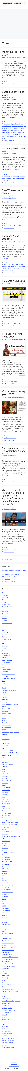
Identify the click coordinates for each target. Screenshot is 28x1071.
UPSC (3, 913)
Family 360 (5, 671)
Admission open (6, 600)
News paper (5, 799)
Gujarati (4, 692)
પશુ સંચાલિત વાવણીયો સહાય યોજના (11, 1001)
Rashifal (4, 845)
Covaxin (4, 648)
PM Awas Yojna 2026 (14, 148)
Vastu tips (4, 920)
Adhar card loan (6, 597)
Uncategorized (6, 910)
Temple (4, 899)
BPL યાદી (4, 634)
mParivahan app (6, 780)
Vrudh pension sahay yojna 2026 (13, 393)
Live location (5, 743)
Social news (5, 882)
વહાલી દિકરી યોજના (7, 1033)
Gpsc (3, 681)
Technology (5, 896)
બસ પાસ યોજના (6, 1003)
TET (3, 901)
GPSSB (4, 683)
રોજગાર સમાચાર (6, 1031)
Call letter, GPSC (6, 639)
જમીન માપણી (5, 975)
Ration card (5, 848)
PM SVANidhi (5, 827)
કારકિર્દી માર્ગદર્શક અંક (7, 959)
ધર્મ (3, 982)
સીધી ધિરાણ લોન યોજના (8, 1040)
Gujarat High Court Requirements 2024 (12, 690)
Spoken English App (7, 885)
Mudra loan (5, 783)
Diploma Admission (7, 660)
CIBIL (3, 644)
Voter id (4, 926)
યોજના (4, 1017)
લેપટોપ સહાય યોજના (7, 132)
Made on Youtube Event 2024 (10, 753)
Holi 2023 (4, 697)
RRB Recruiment (6, 857)
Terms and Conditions (14, 1066)
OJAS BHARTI (6, 804)
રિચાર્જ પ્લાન (5, 1026)
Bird (3, 627)
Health (4, 695)
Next (11, 559)
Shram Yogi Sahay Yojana (16, 130)
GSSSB (4, 688)
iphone (4, 718)
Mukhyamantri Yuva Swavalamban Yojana (14, 449)
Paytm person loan (7, 817)
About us (14, 1058)
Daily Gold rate (6, 655)
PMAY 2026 (9, 180)
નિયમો (3, 987)
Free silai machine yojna (10, 381)
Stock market (5, 887)
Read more (13, 117)
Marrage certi (5, 762)
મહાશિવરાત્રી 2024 (7, 1008)
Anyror (4, 609)
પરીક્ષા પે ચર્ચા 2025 (7, 998)
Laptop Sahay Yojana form (13, 128)
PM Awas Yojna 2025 (13, 280)
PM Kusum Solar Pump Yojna (10, 822)
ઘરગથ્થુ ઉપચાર (6, 968)
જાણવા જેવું (5, 978)
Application (5, 611)
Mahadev (4, 757)
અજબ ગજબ (5, 936)
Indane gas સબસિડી (7, 713)
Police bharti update (7, 831)
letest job (4, 734)
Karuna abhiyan (6, 727)
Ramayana (5, 843)
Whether (4, 929)
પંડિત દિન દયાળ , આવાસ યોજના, (10, 991)
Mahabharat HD (6, 755)
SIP (3, 875)
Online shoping (6, 808)
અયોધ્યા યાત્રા (5, 940)
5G (3, 593)
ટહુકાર (3, 980)
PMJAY (4, 829)
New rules (5, 794)
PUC (3, 838)
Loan (3, 748)
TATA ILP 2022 (6, 894)
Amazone (4, 602)
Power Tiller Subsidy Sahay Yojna (11, 836)
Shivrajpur (4, 873)
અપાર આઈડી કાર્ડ (6, 938)
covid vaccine (5, 653)
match (3, 769)
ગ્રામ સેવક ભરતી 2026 (8, 964)
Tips (3, 903)
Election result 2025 (7, 669)
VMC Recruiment (6, 924)
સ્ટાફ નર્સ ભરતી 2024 (7, 1042)
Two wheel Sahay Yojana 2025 (12, 226)
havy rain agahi (6, 579)
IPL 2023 (4, 720)
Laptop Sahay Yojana (8, 126)
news (3, 797)
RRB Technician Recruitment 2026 (11, 574)
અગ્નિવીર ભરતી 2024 (7, 933)
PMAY (3, 180)
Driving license (6, 662)
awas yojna (5, 616)
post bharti (5, 834)
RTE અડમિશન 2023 (7, 862)
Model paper (5, 773)
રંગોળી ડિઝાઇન (5, 1019)
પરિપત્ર (4, 996)
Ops (3, 811)
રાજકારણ (4, 1022)
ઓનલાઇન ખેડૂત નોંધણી (7, 947)
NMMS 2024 (5, 801)
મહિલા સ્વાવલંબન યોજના (10, 550)
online (3, 806)
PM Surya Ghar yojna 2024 (9, 824)
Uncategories (5, 908)
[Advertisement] (14, 23)
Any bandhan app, (7, 606)
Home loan (5, 699)
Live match (5, 746)
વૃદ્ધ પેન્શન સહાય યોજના (10, 438)
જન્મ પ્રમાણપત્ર (6, 973)
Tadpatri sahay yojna (7, 892)
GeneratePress (21, 1068)
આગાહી (4, 945)
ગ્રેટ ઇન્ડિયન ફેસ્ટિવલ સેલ (8, 966)
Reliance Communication (8, 852)
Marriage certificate (7, 764)
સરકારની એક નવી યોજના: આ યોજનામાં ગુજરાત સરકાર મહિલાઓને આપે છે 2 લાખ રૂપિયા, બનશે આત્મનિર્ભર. (13, 497)
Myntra (4, 785)
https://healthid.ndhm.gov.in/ (10, 704)
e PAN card (5, 664)
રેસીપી (3, 1029)
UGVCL (4, 906)
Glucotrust (5, 676)
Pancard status (6, 815)
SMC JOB (4, 880)
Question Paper (6, 841)
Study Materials (6, 889)
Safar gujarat (5, 864)
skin (3, 878)
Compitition (5, 646)
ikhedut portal (6, 708)
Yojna (5, 81)
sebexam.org (5, 871)
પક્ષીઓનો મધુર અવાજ (7, 989)
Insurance (4, 715)
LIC (3, 736)
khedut (4, 729)
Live (3, 741)
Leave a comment (9, 84)
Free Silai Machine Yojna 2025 (12, 335)
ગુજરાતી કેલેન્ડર (6, 961)
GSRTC (4, 685)
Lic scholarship (6, 739)
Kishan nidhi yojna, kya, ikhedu (10, 732)
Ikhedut (4, 706)
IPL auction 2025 (6, 725)
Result (3, 855)
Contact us (14, 1060)
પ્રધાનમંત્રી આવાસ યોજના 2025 (12, 323)
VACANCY (5, 915)
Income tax (5, 711)
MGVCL (4, 771)
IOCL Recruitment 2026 (8, 581)
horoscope (5, 702)
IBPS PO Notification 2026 (9, 577)
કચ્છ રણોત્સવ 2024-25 (8, 950)
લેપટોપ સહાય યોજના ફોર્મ (12, 134)
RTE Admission (6, 859)
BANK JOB (5, 625)
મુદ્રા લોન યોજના (6, 1012)
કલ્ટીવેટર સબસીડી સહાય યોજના (10, 957)
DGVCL (4, 657)
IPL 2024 (4, 722)
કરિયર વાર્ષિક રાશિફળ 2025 (9, 954)
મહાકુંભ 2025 (5, 1005)
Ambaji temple (6, 604)
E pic (3, 667)
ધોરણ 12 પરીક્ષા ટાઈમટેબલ (8, 984)
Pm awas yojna (8, 176)
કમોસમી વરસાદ (6, 952)
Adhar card (5, 595)
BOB (3, 630)
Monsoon (4, 778)
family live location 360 (8, 674)
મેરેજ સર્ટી (4, 1015)
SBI (3, 866)
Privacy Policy (14, 1064)
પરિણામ (4, 994)
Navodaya (5, 792)
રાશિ (3, 1024)
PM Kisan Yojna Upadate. (10, 237)
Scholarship (5, 869)
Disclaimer (14, 1062)
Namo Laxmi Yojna (7, 787)
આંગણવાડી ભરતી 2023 (8, 943)
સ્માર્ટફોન (4, 1045)
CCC (3, 641)
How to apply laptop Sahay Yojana (13, 124)
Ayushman (5, 618)
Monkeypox (5, 776)
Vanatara (4, 917)
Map (3, 760)
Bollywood (5, 632)
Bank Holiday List (7, 623)
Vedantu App (5, 922)
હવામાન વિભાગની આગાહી (8, 1047)
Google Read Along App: (8, 678)
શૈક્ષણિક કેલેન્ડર (6, 1035)
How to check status (9, 264)
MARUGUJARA (6, 766)
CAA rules (4, 637)
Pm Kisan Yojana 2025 (16, 268)
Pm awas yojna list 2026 (17, 178)
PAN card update (6, 813)
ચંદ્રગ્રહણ (5, 971)
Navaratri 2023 (6, 790)
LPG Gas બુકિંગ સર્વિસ (7, 750)
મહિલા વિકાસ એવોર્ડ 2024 (8, 1010)
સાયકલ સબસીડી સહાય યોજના (10, 1038)
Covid (3, 651)
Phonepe (4, 820)
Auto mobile (5, 613)
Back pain (4, 620)
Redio (3, 850)
